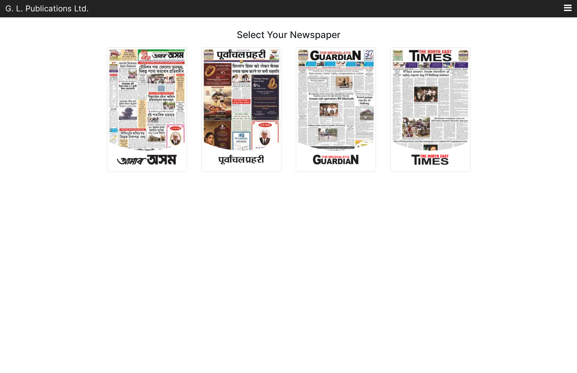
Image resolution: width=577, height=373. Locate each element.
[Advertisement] (288, 225)
